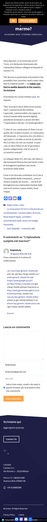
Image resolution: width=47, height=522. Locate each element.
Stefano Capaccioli (32, 34)
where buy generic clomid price (21, 303)
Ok (13, 20)
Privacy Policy (9, 515)
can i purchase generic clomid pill (22, 270)
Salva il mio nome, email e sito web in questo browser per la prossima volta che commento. (23, 387)
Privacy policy (27, 20)
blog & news (12, 205)
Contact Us (11, 439)
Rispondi (10, 313)
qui (33, 96)
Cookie (21, 515)
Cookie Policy (36, 10)
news (21, 205)
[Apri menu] (4, 450)
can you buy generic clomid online (22, 297)
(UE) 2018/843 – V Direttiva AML (21, 228)
